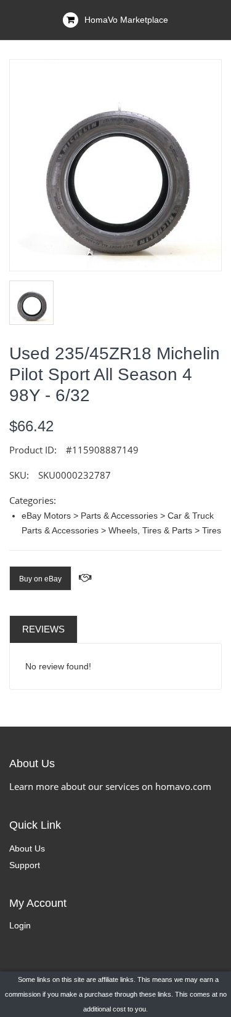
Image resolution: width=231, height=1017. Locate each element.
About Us (27, 848)
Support (24, 865)
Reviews (43, 629)
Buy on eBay (40, 579)
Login (20, 925)
